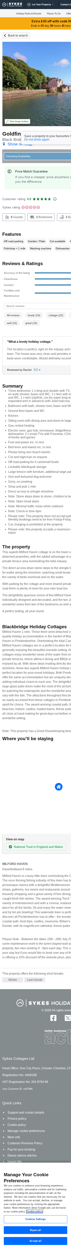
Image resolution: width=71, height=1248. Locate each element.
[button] (8, 84)
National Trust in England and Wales (38, 846)
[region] (35, 1205)
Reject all (35, 1230)
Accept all (35, 1240)
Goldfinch (14, 134)
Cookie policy (35, 1211)
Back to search (18, 35)
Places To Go (54, 13)
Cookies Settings (35, 1219)
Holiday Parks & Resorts (28, 13)
